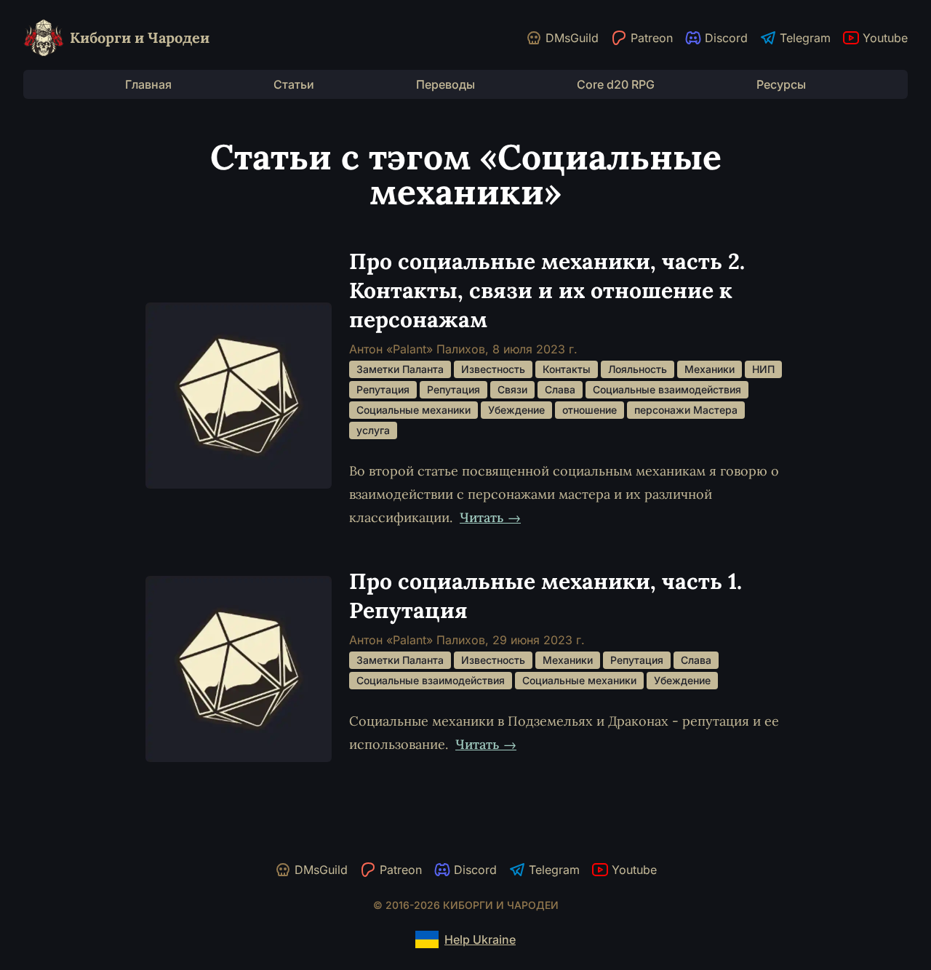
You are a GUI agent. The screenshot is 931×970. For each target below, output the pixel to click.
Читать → (490, 517)
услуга (373, 430)
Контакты (567, 369)
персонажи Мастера (685, 410)
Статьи (293, 84)
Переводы (445, 84)
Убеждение (516, 410)
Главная (148, 84)
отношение (589, 410)
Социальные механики (413, 410)
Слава (560, 389)
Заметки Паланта (400, 369)
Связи (512, 389)
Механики (710, 369)
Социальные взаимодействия (667, 389)
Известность (493, 369)
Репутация (382, 389)
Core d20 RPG (616, 84)
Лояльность (637, 369)
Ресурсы (781, 84)
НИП (763, 369)
